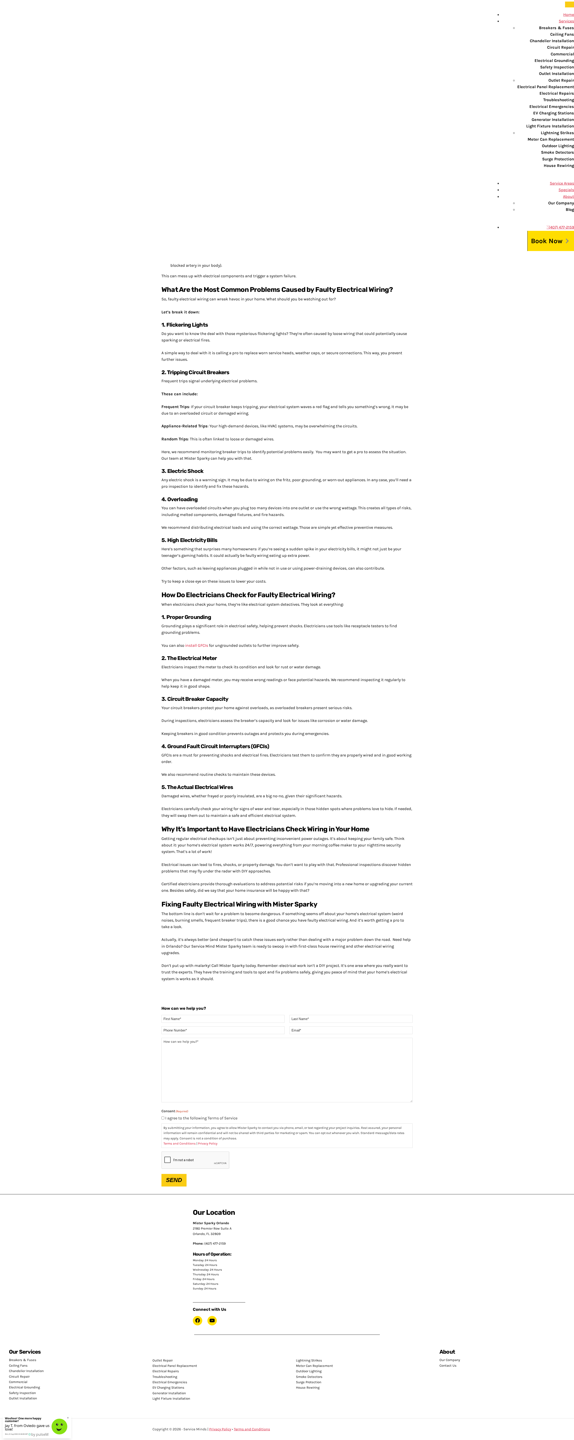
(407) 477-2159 (561, 227)
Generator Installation (553, 119)
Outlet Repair (561, 80)
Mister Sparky (21, 10)
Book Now (547, 241)
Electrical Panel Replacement (545, 86)
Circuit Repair (560, 47)
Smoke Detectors (557, 152)
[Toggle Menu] (569, 4)
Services (566, 21)
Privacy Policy (207, 1143)
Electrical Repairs (556, 93)
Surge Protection (558, 159)
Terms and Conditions (179, 1143)
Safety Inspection (557, 67)
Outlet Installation (556, 73)
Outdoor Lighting (558, 145)
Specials (566, 189)
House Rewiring (559, 165)
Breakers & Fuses (556, 27)
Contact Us (448, 1366)
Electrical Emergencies (551, 106)
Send (174, 1180)
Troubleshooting (558, 99)
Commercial (562, 54)
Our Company (561, 203)
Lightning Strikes (557, 132)
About (568, 196)
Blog (570, 209)
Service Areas (562, 183)
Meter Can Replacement (551, 139)
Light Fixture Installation (550, 126)
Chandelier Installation (552, 40)
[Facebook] (197, 1320)
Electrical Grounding (554, 60)
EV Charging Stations (553, 113)
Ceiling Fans (562, 34)
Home (568, 14)
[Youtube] (212, 1320)
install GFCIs (196, 645)
